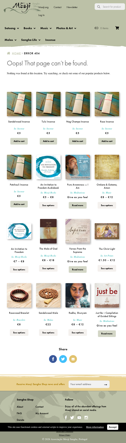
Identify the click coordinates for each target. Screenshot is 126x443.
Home (16, 53)
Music (44, 28)
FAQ (19, 413)
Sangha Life (29, 40)
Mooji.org (43, 7)
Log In (41, 15)
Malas (9, 40)
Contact (57, 7)
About (20, 406)
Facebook (53, 359)
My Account (41, 413)
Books (28, 28)
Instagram (86, 417)
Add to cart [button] (19, 141)
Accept (113, 427)
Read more (77, 205)
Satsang (10, 28)
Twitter (63, 359)
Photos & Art (64, 28)
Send (105, 384)
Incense (50, 40)
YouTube (79, 417)
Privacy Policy (64, 435)
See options (48, 205)
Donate (20, 420)
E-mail (73, 359)
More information (95, 427)
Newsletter (72, 7)
